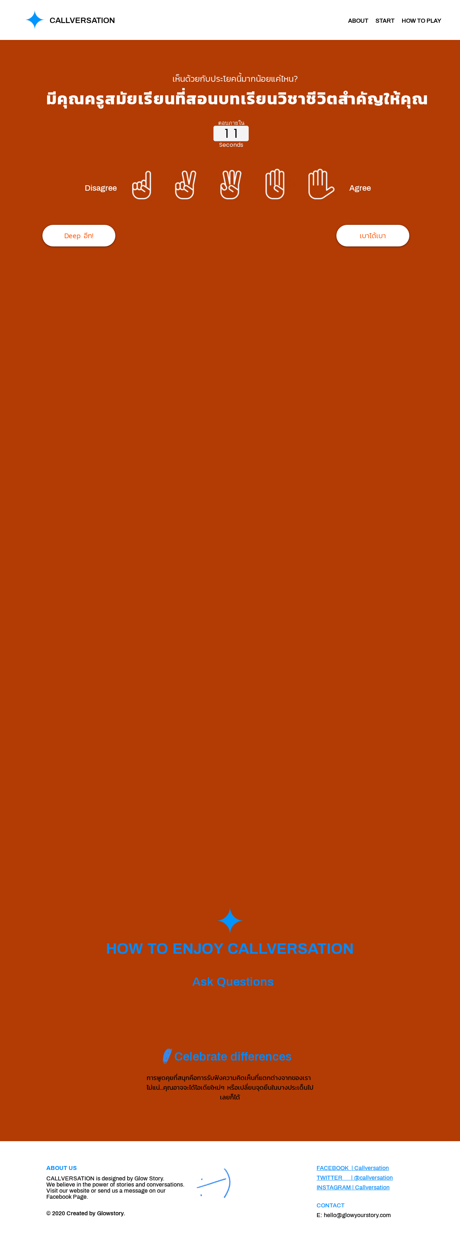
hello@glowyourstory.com (357, 1215)
